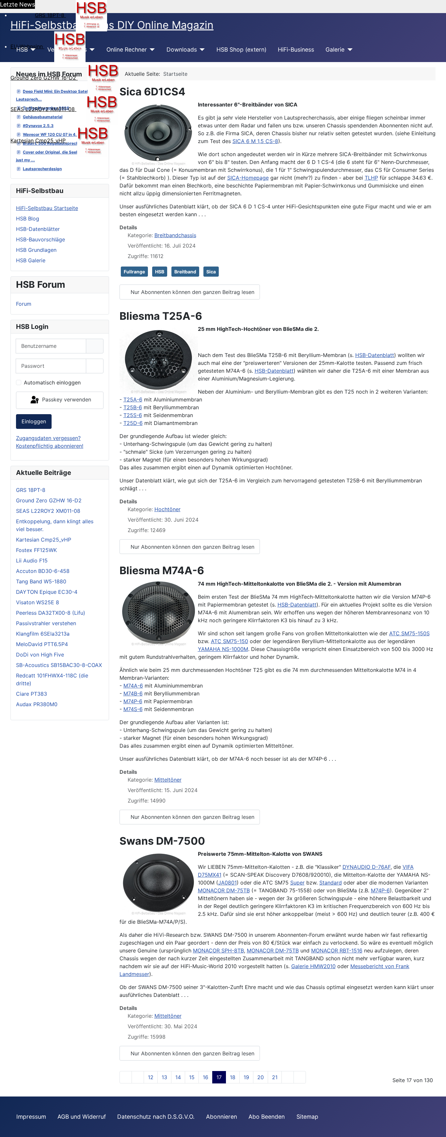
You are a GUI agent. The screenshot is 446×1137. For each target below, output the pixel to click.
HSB (22, 49)
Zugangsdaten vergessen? (48, 438)
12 (150, 1077)
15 (192, 1077)
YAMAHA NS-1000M (223, 649)
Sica (211, 271)
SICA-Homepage (248, 177)
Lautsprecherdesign (42, 168)
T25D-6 (133, 423)
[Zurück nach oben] (434, 1125)
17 (219, 1077)
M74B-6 (133, 693)
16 (205, 1077)
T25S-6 (132, 415)
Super (297, 882)
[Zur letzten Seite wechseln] (300, 1077)
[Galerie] (348, 49)
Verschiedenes (67, 49)
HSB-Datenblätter (38, 229)
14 (178, 1077)
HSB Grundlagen (36, 250)
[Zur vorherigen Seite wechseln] (138, 1077)
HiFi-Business (296, 49)
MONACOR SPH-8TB (218, 950)
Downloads (182, 49)
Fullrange (134, 271)
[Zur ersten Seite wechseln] (125, 1077)
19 (246, 1077)
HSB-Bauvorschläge (40, 239)
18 (232, 1077)
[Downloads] (201, 49)
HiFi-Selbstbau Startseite (47, 208)
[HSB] (32, 49)
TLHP (371, 177)
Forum (23, 303)
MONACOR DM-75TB (224, 890)
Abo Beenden (266, 1116)
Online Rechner (126, 49)
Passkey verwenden (65, 400)
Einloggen (34, 421)
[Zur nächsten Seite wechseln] (287, 1077)
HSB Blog (27, 218)
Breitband (185, 271)
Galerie (335, 49)
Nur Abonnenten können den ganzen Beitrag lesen (191, 292)
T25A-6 (132, 399)
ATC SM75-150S (409, 633)
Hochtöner (167, 509)
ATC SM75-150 (229, 641)
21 (275, 1077)
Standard (330, 882)
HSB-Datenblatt (374, 355)
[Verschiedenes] (91, 49)
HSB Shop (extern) (241, 49)
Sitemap (307, 1116)
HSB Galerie (30, 260)
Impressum (31, 1116)
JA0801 (227, 882)
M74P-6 (132, 701)
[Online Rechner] (151, 49)
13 (164, 1077)
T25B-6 (132, 407)
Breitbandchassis (175, 235)
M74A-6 (133, 685)
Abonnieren (221, 1116)
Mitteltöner (168, 779)
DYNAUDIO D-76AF (366, 867)
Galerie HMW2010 (313, 966)
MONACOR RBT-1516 (336, 950)
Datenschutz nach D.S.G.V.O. (156, 1116)
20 (260, 1077)
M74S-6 (133, 709)
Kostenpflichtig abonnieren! (49, 446)
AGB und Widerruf (81, 1116)
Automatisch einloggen (52, 382)
